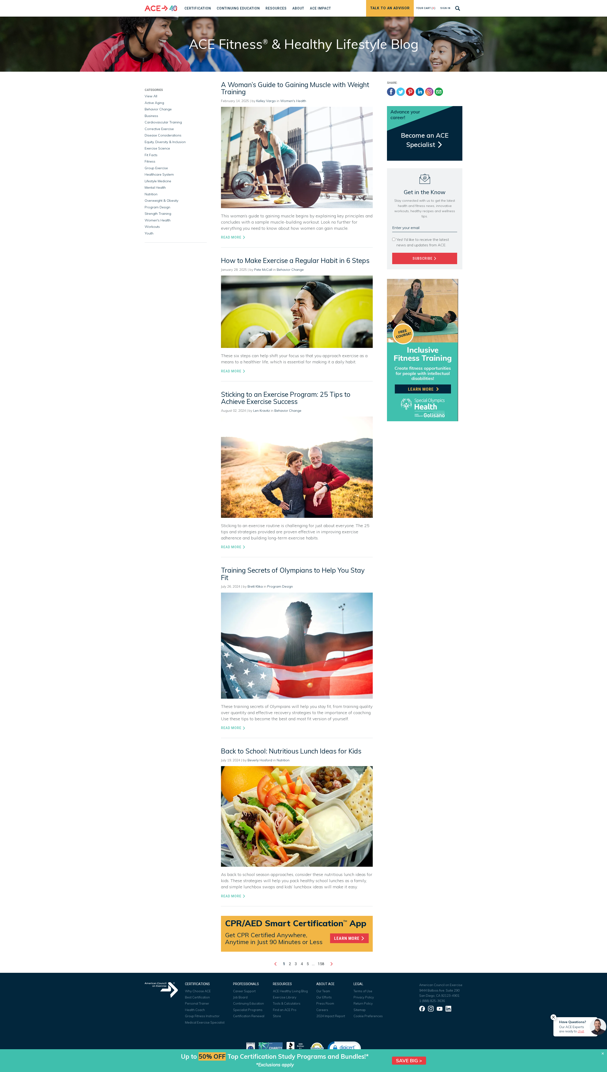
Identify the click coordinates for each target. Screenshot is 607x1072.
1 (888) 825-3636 (432, 1001)
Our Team (323, 991)
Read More (231, 237)
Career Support (244, 991)
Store (277, 1016)
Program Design (280, 586)
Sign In (445, 8)
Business (151, 116)
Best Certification (197, 997)
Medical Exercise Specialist (205, 1022)
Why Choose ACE (198, 991)
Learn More (347, 938)
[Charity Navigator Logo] (271, 1048)
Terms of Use (363, 991)
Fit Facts (151, 155)
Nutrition (283, 760)
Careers (322, 1010)
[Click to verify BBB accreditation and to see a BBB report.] (296, 1048)
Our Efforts (324, 997)
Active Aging (154, 103)
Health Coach (195, 1010)
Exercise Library (284, 997)
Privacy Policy (364, 997)
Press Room (325, 1003)
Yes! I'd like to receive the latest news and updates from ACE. (422, 242)
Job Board (240, 997)
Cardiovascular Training (163, 122)
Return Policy (363, 1003)
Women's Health (293, 101)
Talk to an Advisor (390, 8)
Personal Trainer (197, 1003)
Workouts (152, 227)
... (313, 964)
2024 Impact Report (330, 1016)
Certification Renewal (248, 1016)
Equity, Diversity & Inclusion (165, 142)
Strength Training (158, 213)
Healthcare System (159, 174)
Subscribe (423, 258)
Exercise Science (157, 148)
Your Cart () (426, 8)
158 (321, 964)
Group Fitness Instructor (202, 1016)
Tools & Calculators (286, 1003)
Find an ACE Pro (284, 1010)
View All (151, 96)
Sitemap (360, 1010)
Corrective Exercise (159, 129)
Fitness (150, 161)
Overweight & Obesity (161, 200)
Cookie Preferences (368, 1016)
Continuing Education (248, 1003)
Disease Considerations (163, 135)
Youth (149, 233)
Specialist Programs (247, 1010)
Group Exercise (156, 168)
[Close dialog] (603, 1053)
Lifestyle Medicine (158, 181)
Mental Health (155, 187)
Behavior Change (290, 269)
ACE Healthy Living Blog (290, 991)
